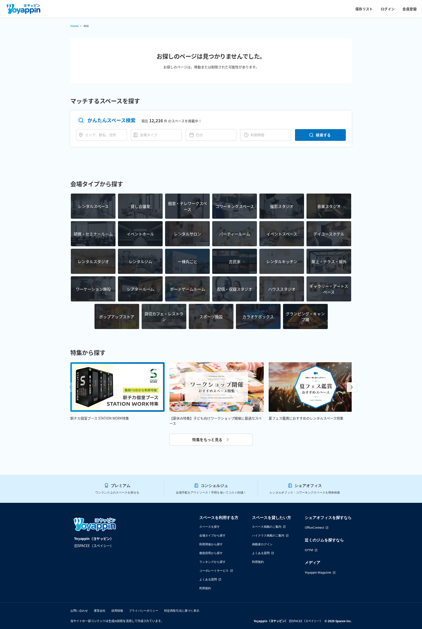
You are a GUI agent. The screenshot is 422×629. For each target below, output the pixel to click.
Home (74, 26)
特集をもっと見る (207, 439)
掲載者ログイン (262, 544)
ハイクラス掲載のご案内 (268, 535)
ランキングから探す (212, 562)
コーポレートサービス (214, 570)
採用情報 (117, 610)
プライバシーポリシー (143, 610)
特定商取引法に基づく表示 (181, 610)
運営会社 (100, 610)
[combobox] (105, 135)
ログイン (388, 8)
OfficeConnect (314, 528)
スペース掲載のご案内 (266, 527)
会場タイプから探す (212, 535)
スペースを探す (209, 527)
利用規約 (205, 588)
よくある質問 (208, 579)
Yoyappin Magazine (318, 572)
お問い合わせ (79, 610)
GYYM (309, 550)
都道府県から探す (211, 553)
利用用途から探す (211, 544)
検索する (323, 134)
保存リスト (364, 8)
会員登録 (409, 8)
